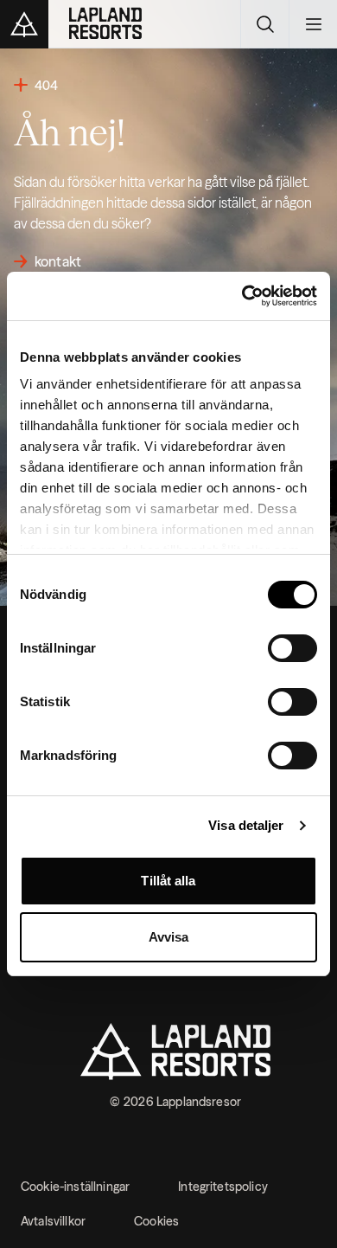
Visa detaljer (245, 825)
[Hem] (127, 24)
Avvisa (169, 937)
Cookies (156, 1221)
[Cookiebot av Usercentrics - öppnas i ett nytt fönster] (242, 296)
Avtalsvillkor (53, 1221)
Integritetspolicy (223, 1186)
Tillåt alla (168, 880)
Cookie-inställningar (75, 1186)
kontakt (58, 261)
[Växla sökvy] (264, 24)
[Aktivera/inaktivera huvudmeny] (313, 24)
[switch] (292, 648)
